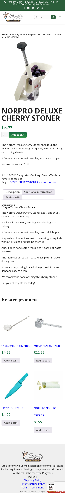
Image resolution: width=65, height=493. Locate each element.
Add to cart (17, 134)
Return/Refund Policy (33, 484)
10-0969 (12, 182)
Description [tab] (13, 192)
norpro (52, 182)
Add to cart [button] (11, 360)
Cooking (14, 34)
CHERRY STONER (28, 182)
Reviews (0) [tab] (13, 197)
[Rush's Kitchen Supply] (13, 20)
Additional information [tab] (38, 192)
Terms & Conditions (32, 487)
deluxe (43, 182)
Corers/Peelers (51, 175)
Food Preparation (31, 34)
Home (5, 34)
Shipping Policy (32, 480)
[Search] (53, 17)
